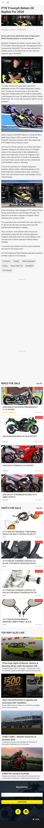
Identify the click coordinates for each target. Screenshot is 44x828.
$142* (4, 624)
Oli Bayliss (6, 261)
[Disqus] (22, 321)
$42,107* (5, 441)
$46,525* (5, 471)
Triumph (16, 261)
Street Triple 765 (17, 266)
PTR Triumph (7, 270)
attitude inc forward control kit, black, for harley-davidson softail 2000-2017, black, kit (20, 563)
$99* (4, 537)
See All (39, 383)
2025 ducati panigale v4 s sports (18, 465)
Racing (5, 266)
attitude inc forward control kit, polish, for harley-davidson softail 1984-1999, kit (20, 592)
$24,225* (5, 500)
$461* (4, 566)
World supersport (28, 261)
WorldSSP (29, 266)
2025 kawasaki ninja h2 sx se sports (20, 436)
